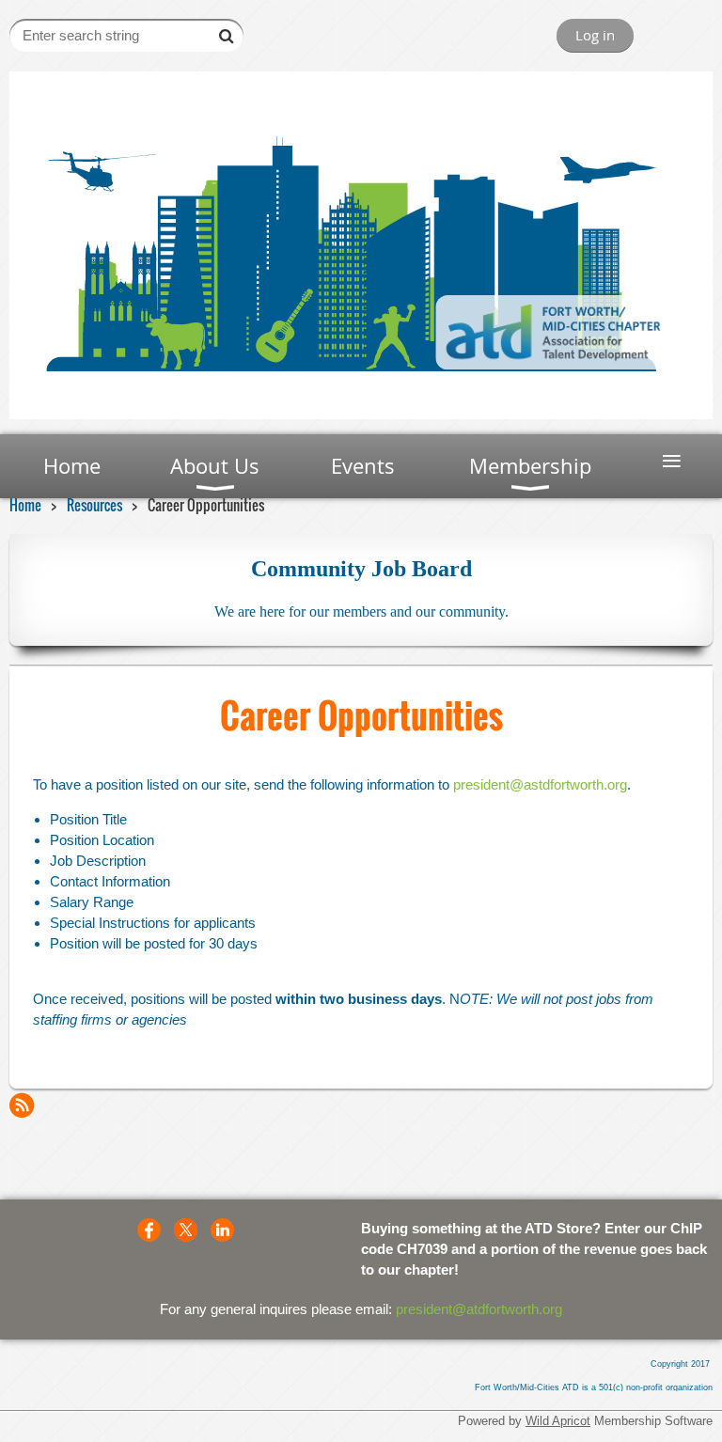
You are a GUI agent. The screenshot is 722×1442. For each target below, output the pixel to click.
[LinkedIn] (222, 1230)
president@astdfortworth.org (540, 784)
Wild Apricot (558, 1421)
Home (25, 504)
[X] (185, 1230)
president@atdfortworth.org (479, 1309)
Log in (595, 34)
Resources (94, 504)
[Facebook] (149, 1230)
